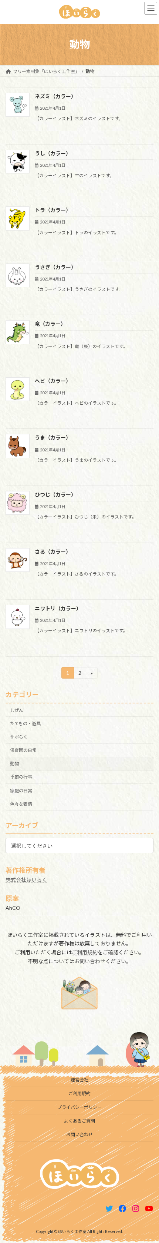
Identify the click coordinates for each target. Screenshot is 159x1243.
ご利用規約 (85, 952)
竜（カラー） (50, 324)
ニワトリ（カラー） (58, 608)
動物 (14, 763)
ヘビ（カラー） (53, 381)
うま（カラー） (53, 437)
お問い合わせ (89, 961)
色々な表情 (21, 803)
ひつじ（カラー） (55, 494)
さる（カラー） (53, 551)
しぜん (16, 710)
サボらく (19, 737)
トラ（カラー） (53, 210)
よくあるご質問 (79, 1121)
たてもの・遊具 (25, 723)
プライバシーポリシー (79, 1107)
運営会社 (79, 1080)
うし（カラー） (53, 153)
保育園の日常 (23, 750)
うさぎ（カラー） (55, 267)
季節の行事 (21, 777)
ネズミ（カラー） (55, 96)
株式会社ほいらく (26, 879)
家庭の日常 (21, 790)
